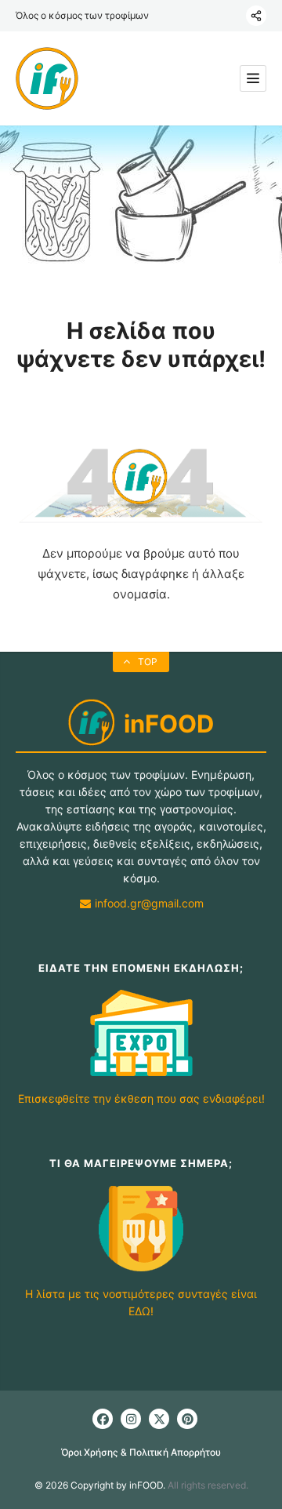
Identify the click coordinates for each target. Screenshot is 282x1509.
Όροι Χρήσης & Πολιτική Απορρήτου (141, 1452)
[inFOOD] (47, 78)
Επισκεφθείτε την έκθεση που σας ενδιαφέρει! (141, 1098)
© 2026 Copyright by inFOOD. (99, 1485)
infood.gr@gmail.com (148, 903)
